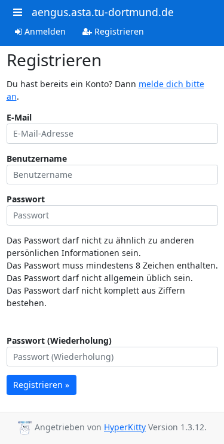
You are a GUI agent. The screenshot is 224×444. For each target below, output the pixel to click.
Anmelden (44, 31)
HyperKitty (125, 427)
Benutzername (37, 158)
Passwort (26, 199)
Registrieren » (41, 384)
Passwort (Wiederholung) (59, 340)
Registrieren (118, 31)
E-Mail (19, 117)
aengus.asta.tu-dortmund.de (103, 12)
